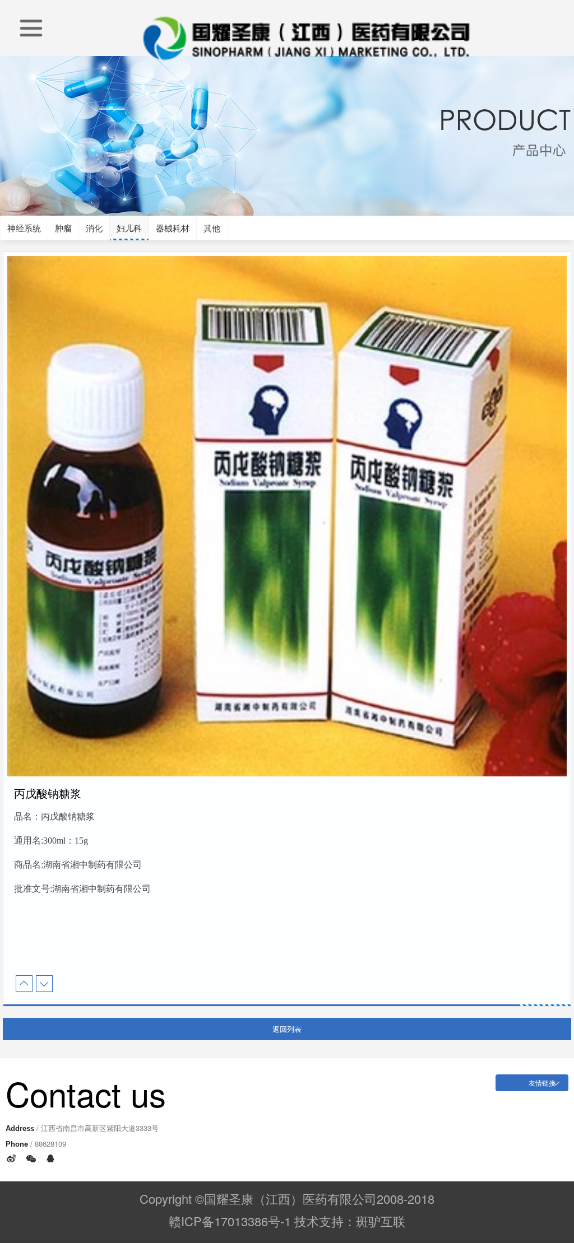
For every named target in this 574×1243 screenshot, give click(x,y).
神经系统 (24, 228)
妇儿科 (129, 228)
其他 (211, 228)
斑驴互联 (380, 1221)
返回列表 (287, 1028)
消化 (94, 228)
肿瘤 (63, 228)
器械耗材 (172, 228)
